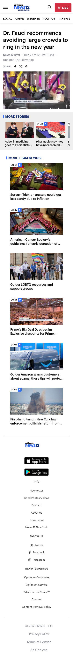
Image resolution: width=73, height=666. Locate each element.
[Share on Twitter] (20, 66)
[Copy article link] (26, 66)
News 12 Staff (11, 55)
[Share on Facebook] (15, 66)
